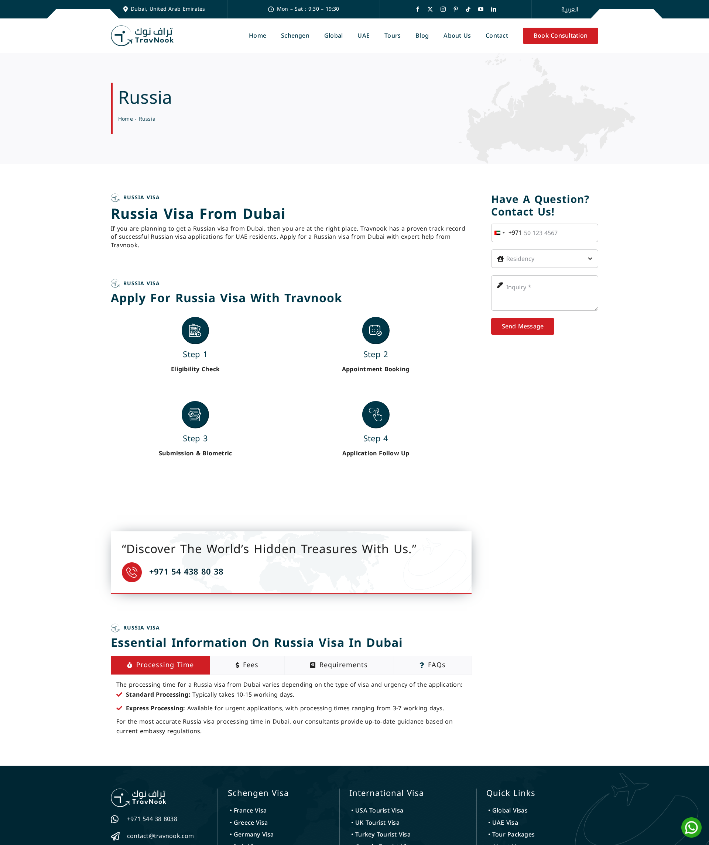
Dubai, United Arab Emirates (168, 9)
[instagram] (443, 9)
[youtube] (480, 9)
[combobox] (506, 233)
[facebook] (417, 9)
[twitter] (430, 9)
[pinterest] (455, 9)
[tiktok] (468, 9)
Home (125, 119)
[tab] (160, 665)
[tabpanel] (291, 708)
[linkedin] (493, 9)
